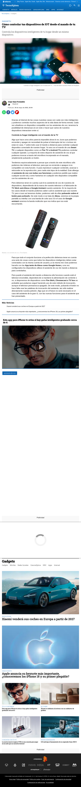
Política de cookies (35, 779)
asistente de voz (10, 373)
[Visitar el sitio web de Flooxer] (46, 769)
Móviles (14, 9)
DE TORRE (44, 706)
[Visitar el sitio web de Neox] (23, 765)
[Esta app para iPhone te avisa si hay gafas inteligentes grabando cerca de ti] (21, 694)
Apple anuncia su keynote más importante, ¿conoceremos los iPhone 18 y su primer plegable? (40, 311)
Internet (60, 9)
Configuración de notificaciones (36, 782)
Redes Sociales (25, 9)
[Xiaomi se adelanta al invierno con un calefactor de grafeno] (60, 694)
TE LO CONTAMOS (8, 706)
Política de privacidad (22, 779)
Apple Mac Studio (30, 1)
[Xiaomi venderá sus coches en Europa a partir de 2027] (40, 593)
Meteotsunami (50, 1)
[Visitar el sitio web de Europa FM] (66, 765)
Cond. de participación (47, 779)
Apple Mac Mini (40, 1)
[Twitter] (9, 104)
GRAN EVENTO (7, 671)
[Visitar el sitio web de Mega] (40, 765)
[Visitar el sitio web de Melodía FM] (74, 765)
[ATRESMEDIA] (40, 759)
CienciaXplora (38, 9)
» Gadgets (13, 13)
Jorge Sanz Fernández (16, 102)
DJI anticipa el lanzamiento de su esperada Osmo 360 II (59, 742)
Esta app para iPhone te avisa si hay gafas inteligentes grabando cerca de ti (40, 321)
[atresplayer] (70, 5)
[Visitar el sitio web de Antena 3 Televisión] (6, 765)
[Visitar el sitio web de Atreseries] (49, 765)
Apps (53, 9)
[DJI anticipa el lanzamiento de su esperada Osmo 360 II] (60, 727)
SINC (47, 9)
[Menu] (79, 5)
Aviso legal (12, 779)
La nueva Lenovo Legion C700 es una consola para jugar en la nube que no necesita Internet (20, 743)
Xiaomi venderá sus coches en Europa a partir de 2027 (26, 306)
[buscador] (75, 5)
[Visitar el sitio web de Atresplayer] (36, 769)
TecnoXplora (5, 13)
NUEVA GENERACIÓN (48, 740)
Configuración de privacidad (63, 779)
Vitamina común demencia (62, 1)
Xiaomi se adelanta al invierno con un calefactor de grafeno (57, 709)
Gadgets (5, 9)
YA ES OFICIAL (6, 616)
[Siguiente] (77, 1)
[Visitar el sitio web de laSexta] (15, 765)
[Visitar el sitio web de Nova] (32, 765)
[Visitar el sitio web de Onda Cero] (57, 765)
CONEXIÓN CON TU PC (9, 740)
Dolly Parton (20, 1)
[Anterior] (15, 1)
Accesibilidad (50, 782)
